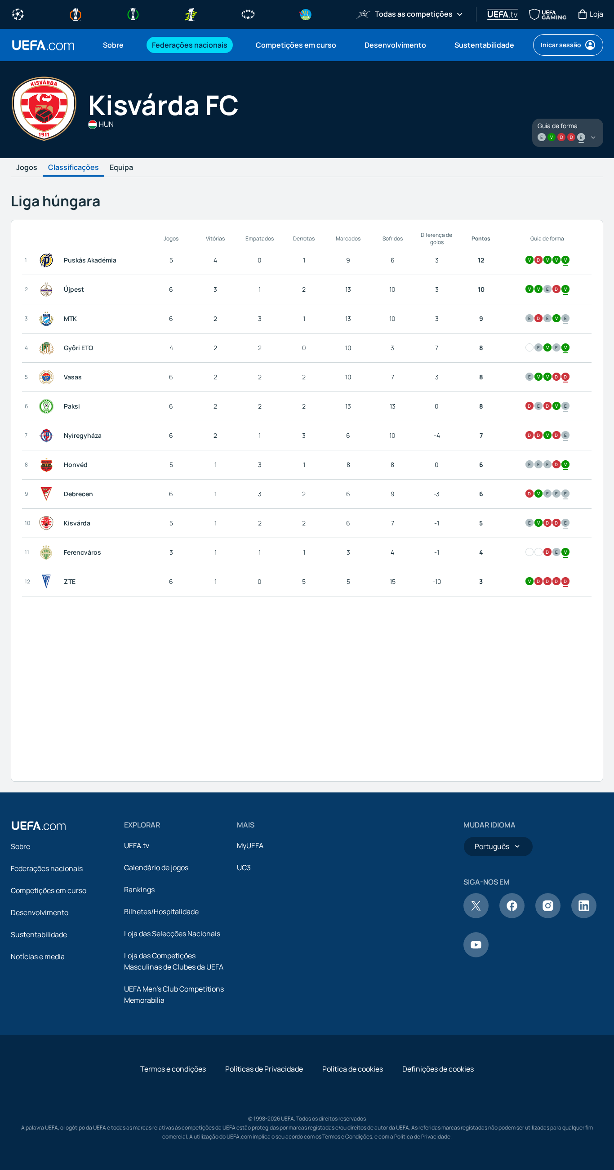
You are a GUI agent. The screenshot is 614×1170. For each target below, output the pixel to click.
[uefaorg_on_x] (476, 916)
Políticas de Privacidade (264, 1069)
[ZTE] (48, 581)
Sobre (20, 846)
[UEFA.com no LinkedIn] (583, 916)
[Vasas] (48, 377)
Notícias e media (38, 956)
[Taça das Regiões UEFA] (305, 13)
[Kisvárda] (48, 523)
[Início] (39, 825)
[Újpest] (48, 289)
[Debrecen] (48, 494)
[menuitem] (116, 44)
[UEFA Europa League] (75, 13)
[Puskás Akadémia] (48, 260)
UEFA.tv (136, 845)
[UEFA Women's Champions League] (248, 13)
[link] (113, 44)
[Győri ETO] (48, 348)
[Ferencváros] (48, 552)
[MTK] (48, 318)
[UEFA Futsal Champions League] (363, 13)
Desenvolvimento (39, 912)
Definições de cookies (438, 1069)
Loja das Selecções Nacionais (172, 934)
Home (43, 45)
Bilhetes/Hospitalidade (161, 911)
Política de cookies (352, 1069)
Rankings (139, 889)
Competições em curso (48, 890)
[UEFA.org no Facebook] (512, 916)
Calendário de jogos (156, 867)
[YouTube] (476, 955)
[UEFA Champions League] (18, 13)
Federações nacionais (47, 868)
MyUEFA (250, 845)
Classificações (73, 168)
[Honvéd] (48, 465)
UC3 (244, 867)
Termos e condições (173, 1069)
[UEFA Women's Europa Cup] (190, 13)
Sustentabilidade (39, 934)
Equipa (121, 168)
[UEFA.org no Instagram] (548, 916)
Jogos (26, 168)
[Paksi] (48, 406)
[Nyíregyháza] (48, 435)
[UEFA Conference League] (133, 13)
